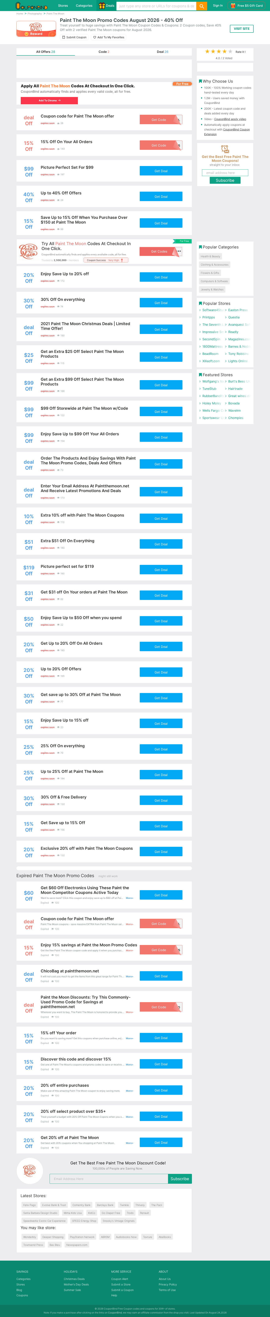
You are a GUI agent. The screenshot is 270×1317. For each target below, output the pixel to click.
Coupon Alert (119, 1279)
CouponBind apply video (230, 119)
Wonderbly (29, 1237)
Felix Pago (29, 1205)
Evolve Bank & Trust (54, 1205)
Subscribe (180, 1178)
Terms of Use (167, 1290)
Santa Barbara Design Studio (40, 1212)
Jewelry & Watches (212, 289)
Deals (110, 5)
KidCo (91, 1212)
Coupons (22, 1295)
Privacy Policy (168, 1284)
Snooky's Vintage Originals (119, 1220)
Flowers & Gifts (210, 272)
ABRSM (105, 1237)
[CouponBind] (34, 5)
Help (114, 1295)
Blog (19, 1290)
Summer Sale (72, 1290)
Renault (144, 1212)
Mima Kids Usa (73, 1212)
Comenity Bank (82, 1205)
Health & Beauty (210, 256)
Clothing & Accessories (214, 264)
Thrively (140, 1205)
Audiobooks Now (126, 1237)
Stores (63, 5)
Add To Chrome (48, 100)
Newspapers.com (76, 1244)
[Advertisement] (104, 69)
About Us (165, 1279)
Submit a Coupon (122, 1290)
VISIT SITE (242, 29)
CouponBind (115, 1312)
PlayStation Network (82, 1237)
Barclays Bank (105, 1205)
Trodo (130, 1212)
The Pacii (156, 1205)
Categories (84, 5)
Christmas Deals (74, 1279)
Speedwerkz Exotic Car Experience (44, 1220)
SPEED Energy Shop (84, 1220)
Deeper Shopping (52, 1237)
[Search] (201, 6)
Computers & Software (214, 281)
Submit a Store (120, 1284)
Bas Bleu (55, 1244)
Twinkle (124, 1205)
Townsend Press (33, 1244)
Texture (147, 1237)
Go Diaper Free (111, 1212)
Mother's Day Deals (76, 1284)
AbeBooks (165, 1237)
